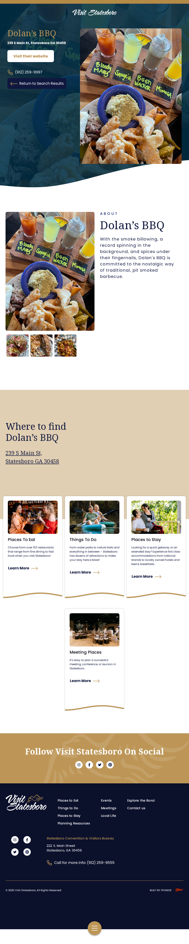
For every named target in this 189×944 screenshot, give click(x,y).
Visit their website (30, 56)
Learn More (18, 568)
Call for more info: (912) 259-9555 (84, 862)
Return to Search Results (41, 83)
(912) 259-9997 (28, 72)
